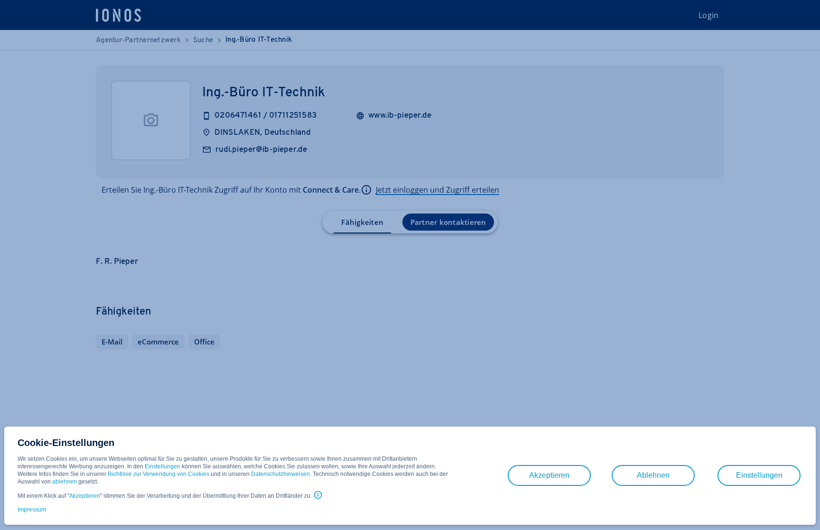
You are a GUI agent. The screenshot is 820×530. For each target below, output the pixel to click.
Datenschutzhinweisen (280, 474)
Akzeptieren (84, 496)
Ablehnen (653, 475)
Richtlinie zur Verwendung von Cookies (158, 474)
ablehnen (64, 481)
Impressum (32, 509)
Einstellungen (162, 466)
